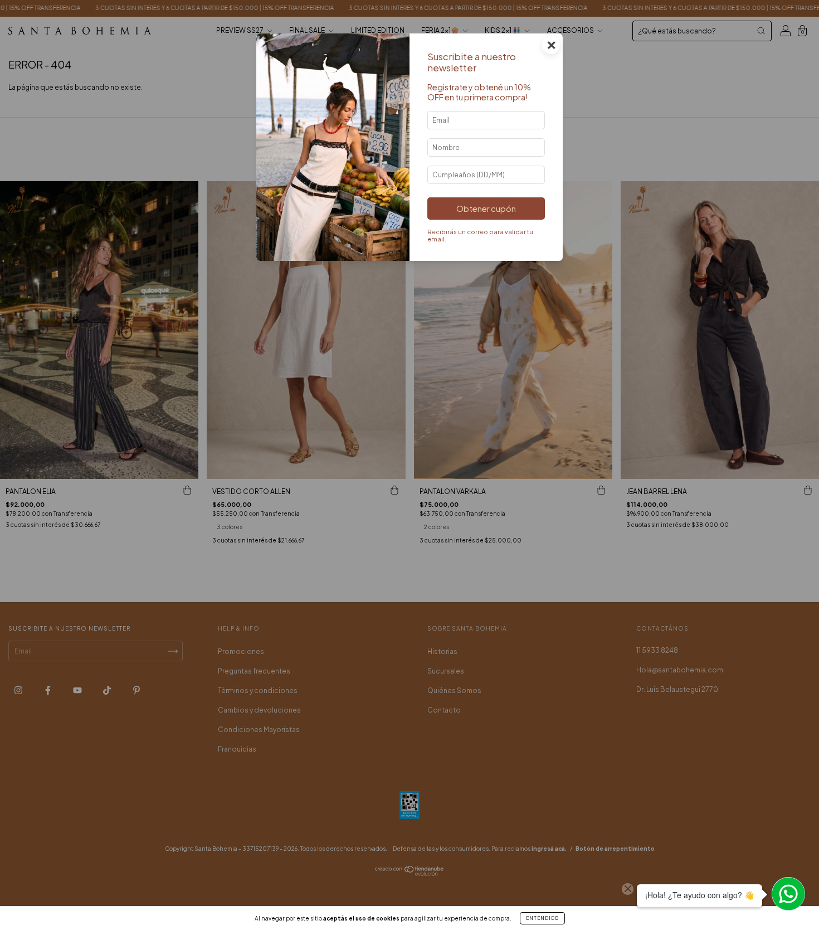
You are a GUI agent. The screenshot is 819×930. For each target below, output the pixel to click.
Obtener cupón (486, 209)
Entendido (542, 918)
